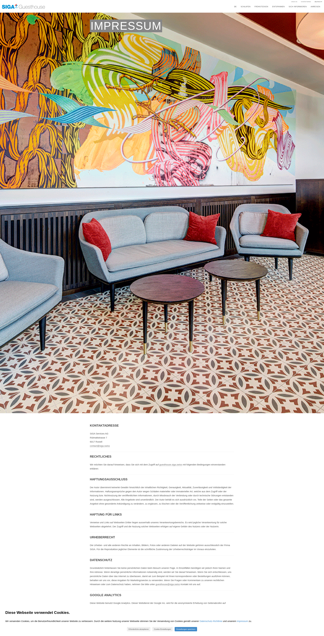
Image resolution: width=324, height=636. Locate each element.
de (235, 7)
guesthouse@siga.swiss (168, 584)
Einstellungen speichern (185, 629)
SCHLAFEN (245, 7)
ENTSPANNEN (278, 7)
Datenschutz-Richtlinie (211, 621)
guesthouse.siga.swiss (170, 464)
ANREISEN (315, 7)
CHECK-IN (294, 1)
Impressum (243, 621)
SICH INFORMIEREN (298, 7)
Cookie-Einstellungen (162, 629)
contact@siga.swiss (100, 446)
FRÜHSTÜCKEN (261, 7)
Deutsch (318, 1)
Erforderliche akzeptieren (139, 629)
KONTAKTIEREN (306, 1)
